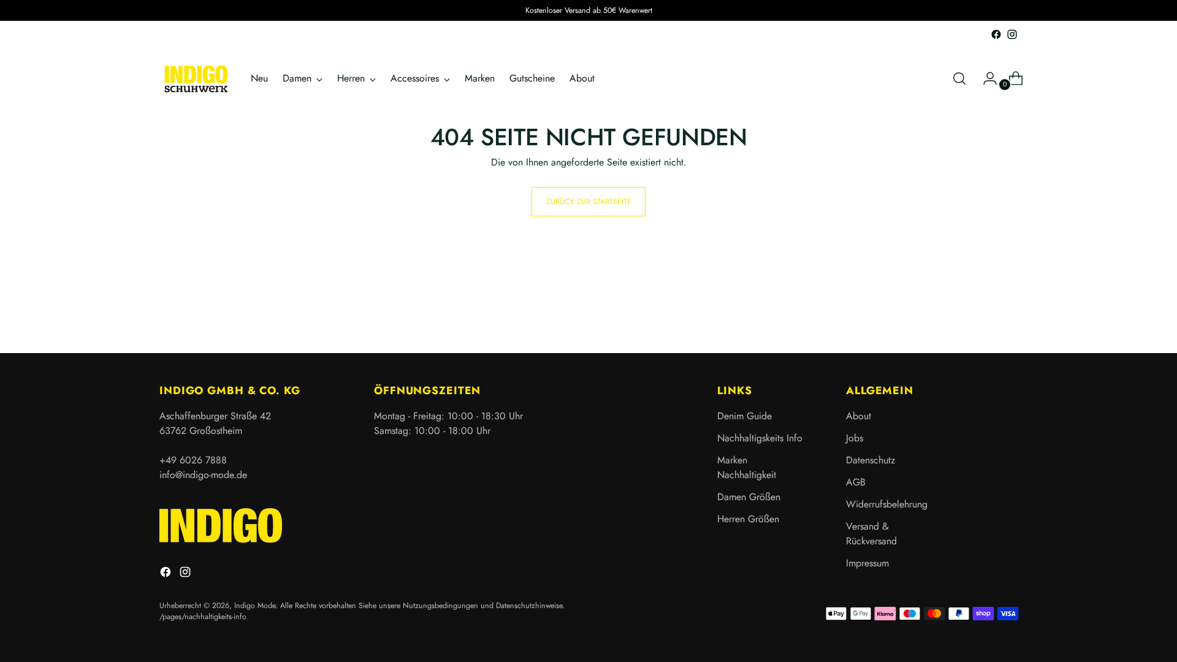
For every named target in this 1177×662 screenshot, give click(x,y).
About (858, 416)
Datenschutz (870, 460)
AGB (856, 482)
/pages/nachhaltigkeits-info (202, 616)
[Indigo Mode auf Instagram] (1012, 34)
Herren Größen (748, 519)
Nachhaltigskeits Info (759, 438)
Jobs (854, 438)
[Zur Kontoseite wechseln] (985, 78)
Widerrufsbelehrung (887, 504)
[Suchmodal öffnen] (959, 78)
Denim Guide (744, 416)
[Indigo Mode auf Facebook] (996, 34)
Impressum (867, 563)
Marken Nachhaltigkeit (746, 467)
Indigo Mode (254, 605)
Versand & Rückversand (871, 533)
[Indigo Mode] (196, 79)
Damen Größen (748, 497)
